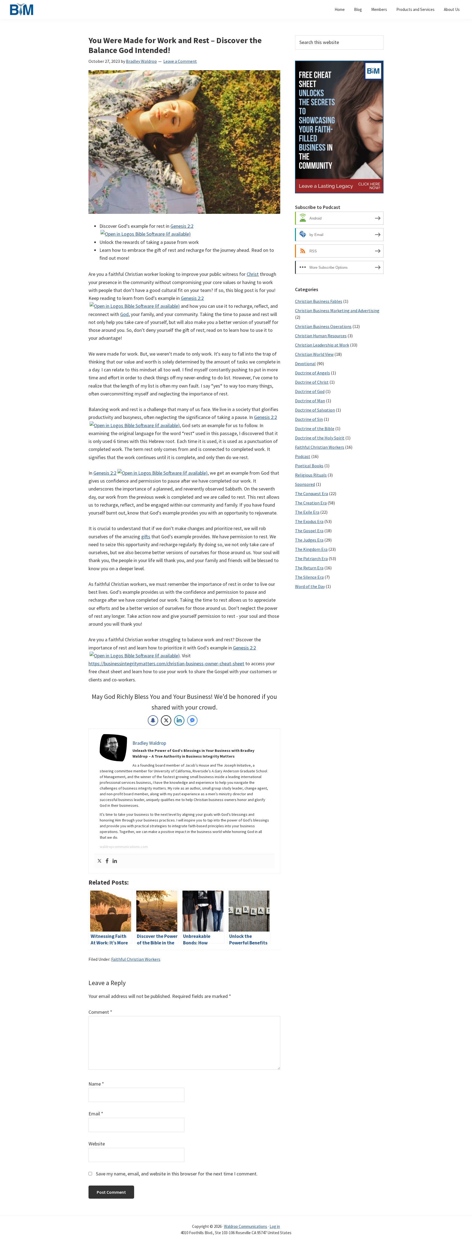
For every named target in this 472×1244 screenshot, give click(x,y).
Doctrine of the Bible (314, 428)
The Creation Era (311, 503)
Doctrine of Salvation (315, 410)
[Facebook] (107, 861)
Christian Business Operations (323, 326)
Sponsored (305, 484)
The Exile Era (307, 512)
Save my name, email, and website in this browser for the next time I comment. (177, 1174)
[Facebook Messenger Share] (192, 720)
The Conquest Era (311, 493)
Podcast (302, 456)
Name (96, 1084)
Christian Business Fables (318, 301)
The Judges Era (309, 540)
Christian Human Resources (321, 335)
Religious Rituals (311, 475)
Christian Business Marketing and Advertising (337, 310)
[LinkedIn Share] (179, 720)
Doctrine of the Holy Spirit (319, 438)
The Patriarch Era (311, 558)
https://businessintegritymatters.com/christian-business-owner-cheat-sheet (166, 663)
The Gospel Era (309, 530)
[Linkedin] (114, 861)
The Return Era (309, 568)
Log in (275, 1226)
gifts (145, 536)
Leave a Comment (180, 61)
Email (95, 1113)
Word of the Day (310, 586)
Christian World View (314, 354)
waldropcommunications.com (124, 846)
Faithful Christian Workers (135, 959)
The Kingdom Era (311, 549)
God (124, 314)
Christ (253, 274)
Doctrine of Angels (312, 373)
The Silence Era (309, 577)
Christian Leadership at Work (322, 345)
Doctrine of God (309, 391)
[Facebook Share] (153, 720)
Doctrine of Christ (312, 382)
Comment (100, 1012)
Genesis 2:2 (181, 226)
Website (96, 1143)
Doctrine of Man (310, 400)
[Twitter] (99, 861)
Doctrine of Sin (309, 419)
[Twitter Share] (166, 720)
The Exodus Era (309, 521)
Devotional (305, 363)
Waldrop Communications (245, 1226)
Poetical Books (309, 465)
